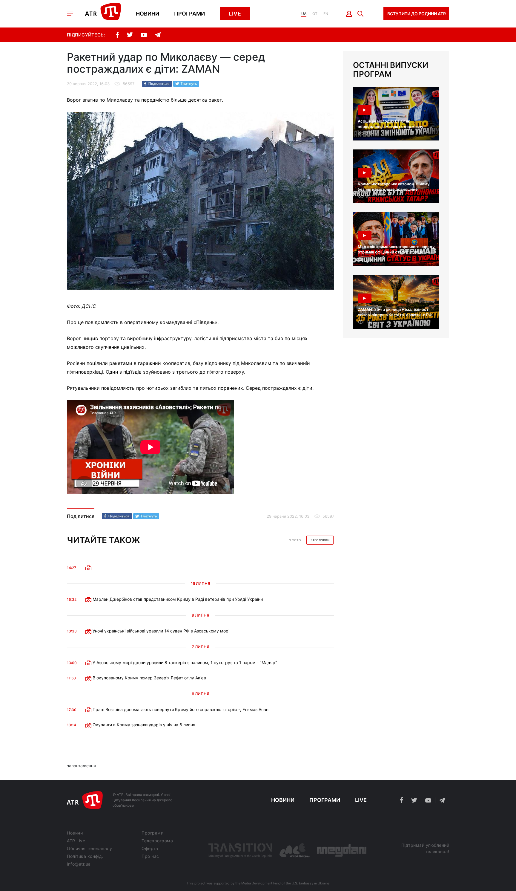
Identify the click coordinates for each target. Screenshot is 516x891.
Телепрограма (157, 841)
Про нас (150, 856)
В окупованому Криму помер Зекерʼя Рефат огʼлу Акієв (148, 677)
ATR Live (76, 841)
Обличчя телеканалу (89, 848)
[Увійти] (349, 14)
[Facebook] (157, 84)
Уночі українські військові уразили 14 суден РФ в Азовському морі (160, 630)
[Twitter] (186, 84)
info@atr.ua (79, 864)
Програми (189, 13)
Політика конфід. (85, 856)
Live (235, 13)
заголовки (320, 540)
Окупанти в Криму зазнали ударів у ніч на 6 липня (143, 724)
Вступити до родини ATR (416, 13)
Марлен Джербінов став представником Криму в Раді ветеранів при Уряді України (177, 599)
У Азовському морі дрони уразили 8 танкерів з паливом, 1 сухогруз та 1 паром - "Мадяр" (184, 662)
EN (325, 14)
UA (303, 14)
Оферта (150, 848)
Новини (147, 13)
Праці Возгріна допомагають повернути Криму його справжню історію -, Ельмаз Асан (179, 709)
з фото (295, 540)
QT (314, 14)
